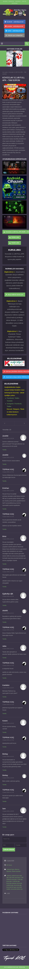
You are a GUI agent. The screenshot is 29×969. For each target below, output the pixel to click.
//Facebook (18, 1)
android (8, 875)
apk (7, 877)
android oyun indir (16, 875)
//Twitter (24, 1)
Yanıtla (4, 449)
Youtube (9, 401)
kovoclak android (11, 883)
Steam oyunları (16, 871)
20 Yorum (9, 865)
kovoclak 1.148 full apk (12, 881)
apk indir (11, 877)
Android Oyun (10, 869)
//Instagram (14, 3)
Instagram (10, 403)
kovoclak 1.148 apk (16, 879)
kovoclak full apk (11, 887)
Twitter (17, 398)
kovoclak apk (17, 885)
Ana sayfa (5, 1)
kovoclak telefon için (17, 889)
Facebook (10, 398)
